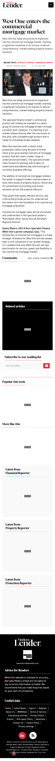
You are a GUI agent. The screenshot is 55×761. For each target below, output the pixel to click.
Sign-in (32, 708)
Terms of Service (38, 711)
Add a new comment (39, 258)
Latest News (20, 708)
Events (10, 719)
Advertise (40, 719)
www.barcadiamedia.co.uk (27, 663)
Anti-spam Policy (25, 719)
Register (43, 708)
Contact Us (18, 722)
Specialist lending (26, 62)
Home (8, 708)
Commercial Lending (44, 62)
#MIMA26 (22, 711)
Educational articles (17, 715)
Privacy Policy (37, 715)
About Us (10, 711)
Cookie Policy (32, 722)
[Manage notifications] (13, 753)
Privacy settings (26, 726)
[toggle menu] (51, 4)
